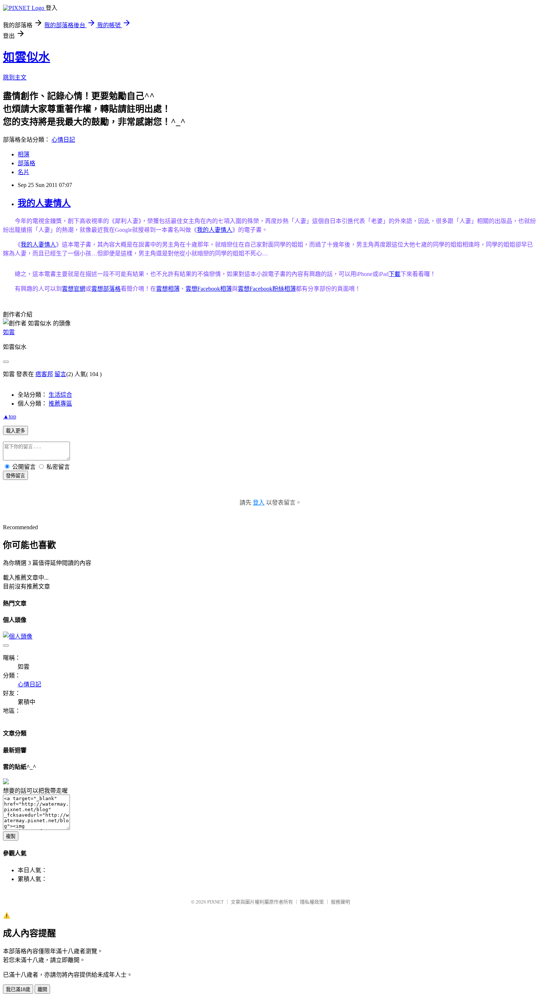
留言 (60, 374)
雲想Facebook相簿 (208, 289)
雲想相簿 (168, 289)
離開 (42, 989)
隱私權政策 (312, 902)
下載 (394, 274)
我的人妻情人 (44, 203)
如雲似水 (26, 57)
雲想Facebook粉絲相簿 (267, 289)
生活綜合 (60, 395)
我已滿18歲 (18, 989)
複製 (10, 836)
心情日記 (63, 140)
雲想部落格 (106, 289)
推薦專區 (60, 403)
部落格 (26, 163)
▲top (9, 416)
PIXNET (215, 902)
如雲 (9, 332)
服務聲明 (340, 902)
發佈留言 (15, 475)
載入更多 (15, 431)
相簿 (23, 154)
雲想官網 (73, 289)
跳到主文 (14, 77)
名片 (23, 172)
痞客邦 (44, 374)
